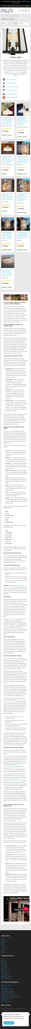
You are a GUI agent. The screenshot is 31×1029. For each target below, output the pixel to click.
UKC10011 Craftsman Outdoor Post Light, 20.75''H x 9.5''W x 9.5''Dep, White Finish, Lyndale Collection (7, 235)
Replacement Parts (5, 972)
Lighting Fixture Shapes (7, 998)
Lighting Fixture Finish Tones (8, 995)
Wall (2, 945)
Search (3, 959)
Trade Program (17, 5)
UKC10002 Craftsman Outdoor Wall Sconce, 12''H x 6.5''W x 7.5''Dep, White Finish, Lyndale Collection (23, 159)
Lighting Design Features (7, 990)
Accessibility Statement (6, 976)
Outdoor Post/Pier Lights (12, 86)
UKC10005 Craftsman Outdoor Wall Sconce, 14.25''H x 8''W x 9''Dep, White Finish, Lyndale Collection (7, 196)
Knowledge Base (5, 978)
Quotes (13, 5)
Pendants (3, 942)
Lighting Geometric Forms (7, 993)
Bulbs (26, 5)
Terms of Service (5, 975)
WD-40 (8, 879)
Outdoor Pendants (10, 83)
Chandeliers (4, 940)
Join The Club (9, 1023)
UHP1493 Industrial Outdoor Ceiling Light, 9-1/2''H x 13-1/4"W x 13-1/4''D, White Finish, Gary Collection (8, 159)
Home (2, 15)
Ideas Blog (3, 987)
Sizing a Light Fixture (6, 1001)
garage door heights (10, 619)
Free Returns (9, 5)
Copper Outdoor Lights (12, 97)
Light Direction (4, 1000)
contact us (9, 891)
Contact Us (4, 960)
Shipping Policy (5, 970)
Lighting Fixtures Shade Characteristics (10, 996)
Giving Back (4, 967)
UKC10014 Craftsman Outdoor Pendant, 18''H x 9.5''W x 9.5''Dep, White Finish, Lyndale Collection (22, 235)
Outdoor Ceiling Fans (11, 93)
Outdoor (3, 947)
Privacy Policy (4, 973)
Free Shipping (4, 5)
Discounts (3, 968)
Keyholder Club (22, 5)
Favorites (3, 952)
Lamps (2, 950)
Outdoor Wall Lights (11, 79)
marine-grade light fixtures (15, 72)
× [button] (27, 1014)
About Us (3, 962)
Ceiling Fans (4, 948)
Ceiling (3, 944)
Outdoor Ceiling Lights (11, 90)
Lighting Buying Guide (6, 985)
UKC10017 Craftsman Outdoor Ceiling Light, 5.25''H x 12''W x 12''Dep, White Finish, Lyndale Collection (7, 272)
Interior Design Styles (6, 988)
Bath (2, 939)
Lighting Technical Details (7, 992)
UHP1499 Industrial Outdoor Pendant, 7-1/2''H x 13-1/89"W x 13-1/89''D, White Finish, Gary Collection (7, 120)
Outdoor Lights (8, 15)
